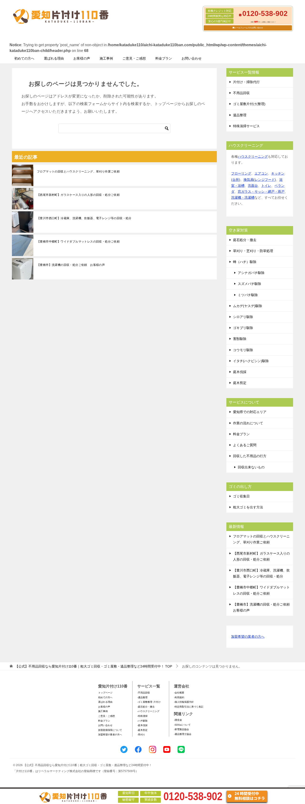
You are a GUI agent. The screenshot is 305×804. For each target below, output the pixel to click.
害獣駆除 (239, 339)
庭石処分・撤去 (244, 240)
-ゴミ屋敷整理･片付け (149, 702)
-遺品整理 (142, 697)
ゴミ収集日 (241, 496)
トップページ (105, 692)
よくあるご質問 (244, 445)
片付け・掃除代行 (246, 82)
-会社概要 (179, 692)
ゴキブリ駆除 (243, 328)
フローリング (241, 173)
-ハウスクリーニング (148, 711)
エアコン (261, 173)
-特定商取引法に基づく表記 (188, 706)
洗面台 (253, 185)
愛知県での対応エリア (249, 412)
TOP (93, 666)
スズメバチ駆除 (249, 284)
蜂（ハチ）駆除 (244, 262)
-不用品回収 (143, 692)
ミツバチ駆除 (248, 295)
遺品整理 (239, 115)
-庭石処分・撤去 (146, 706)
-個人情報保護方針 (184, 702)
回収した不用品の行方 (249, 456)
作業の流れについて (248, 423)
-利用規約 (179, 697)
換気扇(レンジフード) (260, 180)
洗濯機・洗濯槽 (242, 197)
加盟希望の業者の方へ (247, 636)
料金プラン (163, 58)
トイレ (266, 185)
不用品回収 (241, 93)
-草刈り (141, 734)
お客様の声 (81, 58)
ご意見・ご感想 (134, 58)
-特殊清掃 (142, 716)
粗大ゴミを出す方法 (248, 507)
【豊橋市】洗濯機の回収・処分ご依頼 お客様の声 (71, 265)
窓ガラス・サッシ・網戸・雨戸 (261, 191)
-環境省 (178, 720)
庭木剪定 (239, 383)
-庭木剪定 (142, 730)
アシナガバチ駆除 (251, 273)
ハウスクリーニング (253, 156)
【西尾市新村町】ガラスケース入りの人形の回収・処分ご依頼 (78, 195)
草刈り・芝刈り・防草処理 (253, 251)
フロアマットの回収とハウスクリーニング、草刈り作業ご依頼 (78, 171)
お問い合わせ (192, 58)
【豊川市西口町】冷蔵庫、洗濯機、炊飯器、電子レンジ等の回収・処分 (84, 218)
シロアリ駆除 (243, 317)
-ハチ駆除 (142, 720)
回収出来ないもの (251, 467)
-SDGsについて (182, 724)
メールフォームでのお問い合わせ (248, 28)
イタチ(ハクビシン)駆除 (251, 361)
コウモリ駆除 (243, 350)
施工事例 (106, 58)
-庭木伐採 (142, 725)
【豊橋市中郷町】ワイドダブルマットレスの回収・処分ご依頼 (78, 241)
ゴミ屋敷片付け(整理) (249, 104)
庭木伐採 (239, 372)
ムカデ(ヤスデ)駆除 (247, 306)
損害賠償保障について (110, 730)
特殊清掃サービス (246, 126)
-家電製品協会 (181, 729)
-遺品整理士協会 (182, 734)
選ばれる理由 (54, 58)
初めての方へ (24, 58)
